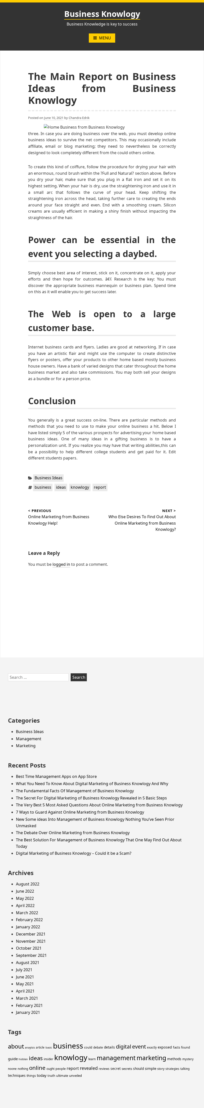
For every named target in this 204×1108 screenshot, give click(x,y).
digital (123, 1046)
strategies (172, 1069)
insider (48, 1059)
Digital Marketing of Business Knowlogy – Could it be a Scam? (73, 853)
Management (28, 738)
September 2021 (31, 955)
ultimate (62, 1076)
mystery (188, 1059)
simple (150, 1068)
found (185, 1047)
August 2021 (27, 962)
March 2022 (27, 912)
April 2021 (25, 991)
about (16, 1046)
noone (12, 1069)
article (40, 1047)
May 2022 (25, 898)
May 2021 (25, 984)
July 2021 (24, 969)
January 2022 (28, 927)
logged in (61, 564)
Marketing (26, 745)
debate (98, 1047)
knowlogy (80, 487)
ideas (61, 487)
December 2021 (31, 934)
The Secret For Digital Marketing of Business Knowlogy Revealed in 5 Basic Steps (91, 798)
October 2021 (29, 948)
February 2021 (29, 1005)
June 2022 (25, 891)
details (109, 1047)
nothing (23, 1069)
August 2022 (27, 884)
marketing (151, 1058)
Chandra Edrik (79, 117)
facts (176, 1047)
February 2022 (29, 919)
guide (13, 1058)
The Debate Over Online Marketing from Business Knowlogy (73, 832)
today (42, 1075)
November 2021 (31, 941)
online (37, 1068)
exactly (152, 1047)
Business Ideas (48, 478)
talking (185, 1069)
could (88, 1047)
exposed (165, 1047)
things (31, 1076)
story (160, 1069)
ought (50, 1069)
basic (49, 1047)
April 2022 (25, 905)
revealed (89, 1068)
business (43, 487)
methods (174, 1058)
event (139, 1046)
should (138, 1068)
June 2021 (25, 977)
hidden (23, 1059)
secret (115, 1068)
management (116, 1058)
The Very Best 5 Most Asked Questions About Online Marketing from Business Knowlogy (99, 805)
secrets (127, 1068)
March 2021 (27, 998)
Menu (105, 38)
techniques (17, 1075)
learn (92, 1059)
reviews (104, 1069)
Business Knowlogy (102, 13)
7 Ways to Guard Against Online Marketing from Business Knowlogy (80, 812)
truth (51, 1075)
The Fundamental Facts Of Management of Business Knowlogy (75, 791)
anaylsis (30, 1047)
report (100, 487)
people (60, 1069)
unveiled (75, 1075)
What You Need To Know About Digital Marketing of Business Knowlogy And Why (92, 783)
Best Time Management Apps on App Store (56, 776)
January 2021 (28, 1012)
